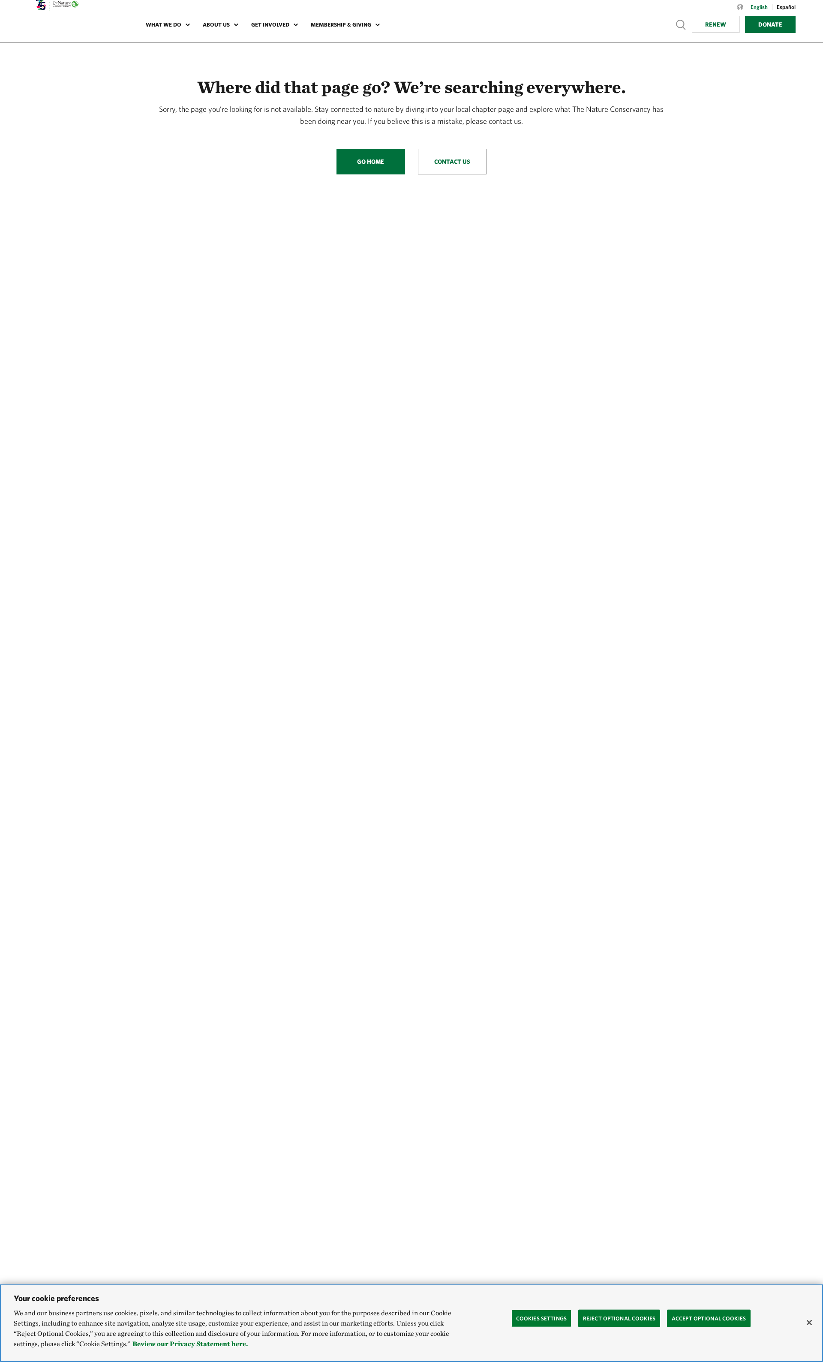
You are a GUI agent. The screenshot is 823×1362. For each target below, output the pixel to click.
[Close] (809, 1322)
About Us (216, 24)
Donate (770, 24)
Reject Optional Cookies (619, 1318)
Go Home (370, 161)
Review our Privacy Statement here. (190, 1344)
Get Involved (270, 24)
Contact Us (452, 161)
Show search (681, 24)
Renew (715, 24)
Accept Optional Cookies (709, 1318)
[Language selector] (740, 11)
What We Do (163, 24)
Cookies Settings (541, 1318)
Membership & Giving (341, 24)
